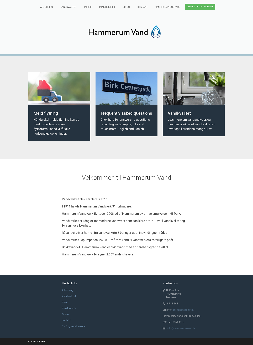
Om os (126, 7)
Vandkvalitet (69, 7)
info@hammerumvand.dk (181, 328)
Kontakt (143, 7)
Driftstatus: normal (200, 6)
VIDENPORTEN (37, 341)
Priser (88, 7)
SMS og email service (167, 7)
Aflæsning (46, 7)
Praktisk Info (107, 7)
